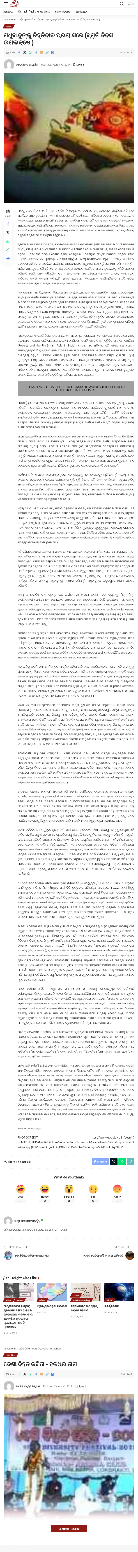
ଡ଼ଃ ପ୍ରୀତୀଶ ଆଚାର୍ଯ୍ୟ (27, 64)
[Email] (41, 52)
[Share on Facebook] (19, 52)
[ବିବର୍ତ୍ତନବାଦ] (119, 1292)
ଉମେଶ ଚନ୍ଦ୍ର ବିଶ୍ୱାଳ (28, 1386)
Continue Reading (69, 1528)
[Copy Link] (46, 52)
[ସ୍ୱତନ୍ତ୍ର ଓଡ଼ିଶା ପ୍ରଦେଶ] (52, 1292)
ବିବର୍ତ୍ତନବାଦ (111, 1306)
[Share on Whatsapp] (30, 52)
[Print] (52, 52)
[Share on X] (24, 52)
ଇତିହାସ (9, 26)
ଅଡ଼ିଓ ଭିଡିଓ (10, 1355)
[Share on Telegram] (35, 52)
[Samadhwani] (14, 4)
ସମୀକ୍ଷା (20, 1300)
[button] (7, 4)
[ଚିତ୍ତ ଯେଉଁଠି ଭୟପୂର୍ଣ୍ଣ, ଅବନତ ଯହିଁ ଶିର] (86, 1292)
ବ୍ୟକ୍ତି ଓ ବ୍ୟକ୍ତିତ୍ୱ (81, 1300)
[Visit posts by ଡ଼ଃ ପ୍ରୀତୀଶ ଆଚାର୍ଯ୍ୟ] (8, 1220)
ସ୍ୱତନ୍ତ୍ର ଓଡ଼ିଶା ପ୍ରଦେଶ (52, 1306)
